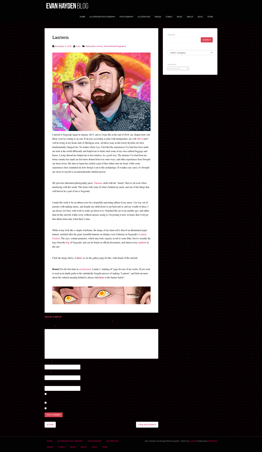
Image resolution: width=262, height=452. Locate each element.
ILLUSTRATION (144, 16)
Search (171, 34)
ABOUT (190, 16)
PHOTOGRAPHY (126, 16)
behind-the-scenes (94, 46)
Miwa (140, 138)
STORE (210, 16)
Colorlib (193, 441)
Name (48, 362)
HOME (82, 16)
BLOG (200, 16)
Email (48, 372)
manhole (142, 242)
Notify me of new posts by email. (63, 408)
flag (67, 242)
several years (85, 269)
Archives (172, 64)
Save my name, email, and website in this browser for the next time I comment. (84, 397)
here (79, 258)
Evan (78, 46)
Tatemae (98, 182)
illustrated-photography (115, 46)
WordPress (212, 441)
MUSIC (179, 16)
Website (48, 383)
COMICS (169, 16)
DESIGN (158, 16)
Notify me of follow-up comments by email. (68, 402)
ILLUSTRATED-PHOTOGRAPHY (102, 16)
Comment (50, 326)
